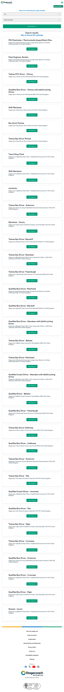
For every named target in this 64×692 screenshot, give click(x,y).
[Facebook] (26, 667)
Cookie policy (32, 639)
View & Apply (31, 49)
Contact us (32, 651)
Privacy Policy (32, 647)
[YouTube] (33, 667)
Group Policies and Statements (32, 643)
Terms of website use (32, 631)
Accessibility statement (32, 655)
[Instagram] (38, 667)
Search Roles (31, 26)
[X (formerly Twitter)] (30, 667)
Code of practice (32, 635)
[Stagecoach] (6, 2)
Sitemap (32, 659)
